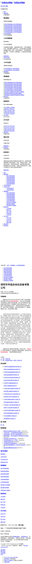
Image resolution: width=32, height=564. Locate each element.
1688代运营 (7, 186)
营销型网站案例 (11, 194)
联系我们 (6, 225)
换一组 (2, 425)
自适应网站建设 (11, 182)
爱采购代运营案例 (11, 202)
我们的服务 (4, 451)
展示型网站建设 (11, 176)
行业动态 (9, 214)
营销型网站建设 (11, 177)
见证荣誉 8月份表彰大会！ (11, 438)
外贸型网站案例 (11, 200)
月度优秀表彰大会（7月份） (11, 440)
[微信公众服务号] (8, 560)
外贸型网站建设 (11, 183)
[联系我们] (7, 558)
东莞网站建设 (16, 536)
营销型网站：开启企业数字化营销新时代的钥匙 (16, 435)
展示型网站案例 (11, 193)
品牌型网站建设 (11, 180)
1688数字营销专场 (8, 441)
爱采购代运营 (4, 462)
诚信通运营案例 (11, 203)
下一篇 (11, 360)
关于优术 (6, 216)
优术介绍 (9, 217)
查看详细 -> (7, 56)
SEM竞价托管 (4, 459)
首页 (5, 172)
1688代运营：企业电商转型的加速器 (13, 432)
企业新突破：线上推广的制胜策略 (12, 434)
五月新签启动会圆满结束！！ (11, 443)
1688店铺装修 (7, 185)
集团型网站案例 (11, 196)
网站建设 (6, 174)
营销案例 (6, 191)
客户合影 (9, 221)
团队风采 (9, 222)
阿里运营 (9, 213)
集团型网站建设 (11, 179)
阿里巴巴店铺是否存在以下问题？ (12, 431)
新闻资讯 (6, 207)
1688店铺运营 (10, 188)
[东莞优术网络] (13, 3)
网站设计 (9, 210)
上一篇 (5, 358)
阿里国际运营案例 (11, 205)
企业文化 (9, 219)
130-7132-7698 (4, 6)
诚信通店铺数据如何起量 (10, 447)
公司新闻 (9, 208)
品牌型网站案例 (11, 197)
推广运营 (9, 211)
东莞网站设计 (24, 536)
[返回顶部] (7, 562)
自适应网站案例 (11, 199)
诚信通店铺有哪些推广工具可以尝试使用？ (15, 444)
